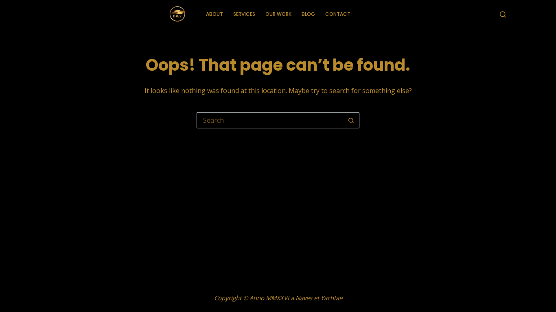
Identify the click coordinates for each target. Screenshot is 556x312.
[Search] (503, 14)
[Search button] (351, 120)
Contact (337, 14)
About (214, 14)
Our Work (278, 14)
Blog (308, 14)
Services (244, 14)
